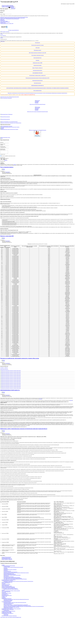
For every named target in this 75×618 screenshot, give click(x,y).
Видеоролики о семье (5, 594)
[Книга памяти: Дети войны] (4, 31)
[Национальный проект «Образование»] (37, 114)
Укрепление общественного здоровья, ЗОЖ (6, 23)
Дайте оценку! (2, 41)
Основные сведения (7, 566)
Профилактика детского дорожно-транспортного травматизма (11, 608)
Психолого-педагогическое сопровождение (8, 587)
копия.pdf (40, 398)
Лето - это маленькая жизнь (6, 591)
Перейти (1, 37)
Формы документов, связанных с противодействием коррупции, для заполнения (16, 604)
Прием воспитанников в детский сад (7, 580)
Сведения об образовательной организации (8, 565)
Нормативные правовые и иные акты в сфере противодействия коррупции (15, 602)
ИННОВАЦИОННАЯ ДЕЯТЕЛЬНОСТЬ (10, 390)
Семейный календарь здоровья (6, 611)
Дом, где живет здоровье (4, 21)
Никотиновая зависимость (4, 369)
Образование (6, 568)
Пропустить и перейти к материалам (7, 5)
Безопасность (4, 597)
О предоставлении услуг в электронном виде (9, 579)
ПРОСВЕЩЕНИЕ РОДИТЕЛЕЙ (7, 558)
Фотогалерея (4, 592)
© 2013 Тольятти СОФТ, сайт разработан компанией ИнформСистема (10, 617)
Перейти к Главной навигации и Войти (8, 6)
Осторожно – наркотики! (4, 367)
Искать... (1, 14)
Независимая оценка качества (4, 96)
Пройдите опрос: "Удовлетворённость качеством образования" (9, 18)
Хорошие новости (6, 610)
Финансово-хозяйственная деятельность (10, 574)
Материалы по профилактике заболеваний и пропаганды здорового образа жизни (19, 358)
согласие (14, 164)
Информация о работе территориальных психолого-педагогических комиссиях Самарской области (23, 428)
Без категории (8, 240)
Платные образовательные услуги (9, 573)
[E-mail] (3, 169)
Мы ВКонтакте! (2, 20)
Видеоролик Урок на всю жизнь (7, 595)
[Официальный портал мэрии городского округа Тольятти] (9, 129)
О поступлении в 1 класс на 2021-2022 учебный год (9, 588)
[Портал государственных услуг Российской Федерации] (37, 121)
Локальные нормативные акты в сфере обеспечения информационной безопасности (16, 599)
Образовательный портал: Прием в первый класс (11, 589)
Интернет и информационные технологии (8, 586)
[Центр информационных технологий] (6, 126)
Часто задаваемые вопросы (6, 167)
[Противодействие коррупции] (37, 116)
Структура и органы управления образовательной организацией (13, 567)
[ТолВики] (2, 128)
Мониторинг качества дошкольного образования (9, 615)
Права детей (2, 19)
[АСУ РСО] (2, 127)
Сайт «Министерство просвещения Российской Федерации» (13, 578)
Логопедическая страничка (6, 584)
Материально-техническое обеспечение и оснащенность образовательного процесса (16, 572)
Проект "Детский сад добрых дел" (7, 559)
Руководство (6, 570)
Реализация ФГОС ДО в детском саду (7, 613)
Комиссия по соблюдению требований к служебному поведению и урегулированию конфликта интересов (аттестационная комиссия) (24, 606)
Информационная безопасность (6, 598)
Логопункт (3, 583)
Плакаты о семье (4, 596)
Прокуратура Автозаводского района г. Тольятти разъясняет (11, 590)
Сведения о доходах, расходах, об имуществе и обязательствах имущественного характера (17, 605)
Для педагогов (6, 614)
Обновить (5, 160)
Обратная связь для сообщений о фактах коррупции (11, 607)
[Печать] (3, 237)
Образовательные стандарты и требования (10, 569)
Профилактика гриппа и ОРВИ (6, 612)
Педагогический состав (7, 571)
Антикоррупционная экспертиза (8, 603)
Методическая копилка (5, 585)
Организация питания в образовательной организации (12, 577)
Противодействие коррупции (6, 601)
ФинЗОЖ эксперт (3, 22)
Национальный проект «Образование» (8, 609)
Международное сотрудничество (9, 576)
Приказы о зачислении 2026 (7, 236)
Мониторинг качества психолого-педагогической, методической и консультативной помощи (14, 17)
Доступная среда (6, 575)
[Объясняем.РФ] (4, 30)
